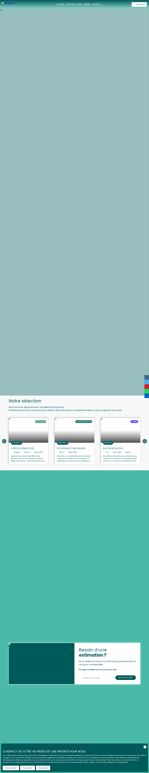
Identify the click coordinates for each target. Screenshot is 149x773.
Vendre (86, 4)
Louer (78, 4)
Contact (96, 4)
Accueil (60, 4)
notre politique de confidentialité (115, 762)
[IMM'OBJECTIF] (14, 4)
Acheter (70, 4)
